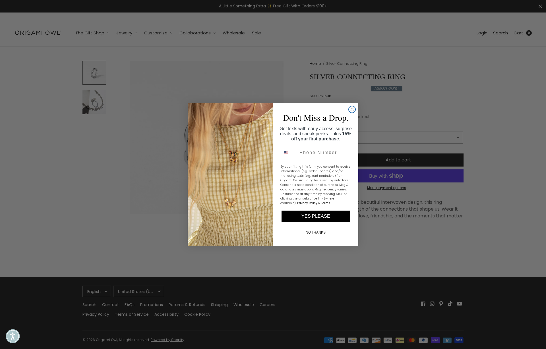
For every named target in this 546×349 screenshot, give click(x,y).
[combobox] (289, 152)
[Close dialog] (352, 109)
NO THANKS (316, 232)
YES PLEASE (315, 216)
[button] (13, 336)
